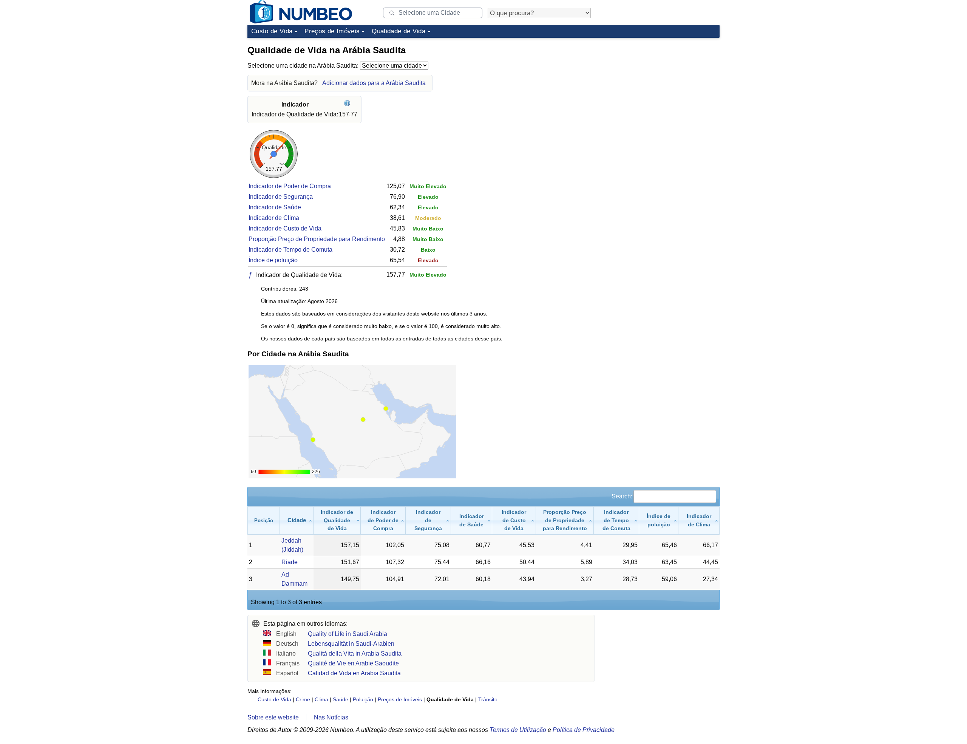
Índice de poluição (273, 260)
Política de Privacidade (584, 730)
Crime (303, 699)
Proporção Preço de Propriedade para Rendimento (317, 239)
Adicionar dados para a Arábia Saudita (374, 83)
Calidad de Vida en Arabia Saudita (354, 673)
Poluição (363, 699)
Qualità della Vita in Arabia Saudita (355, 653)
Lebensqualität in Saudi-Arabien (351, 643)
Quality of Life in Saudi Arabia (347, 634)
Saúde (340, 699)
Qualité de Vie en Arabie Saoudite (353, 663)
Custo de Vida (271, 31)
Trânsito (487, 699)
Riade (289, 562)
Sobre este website (273, 717)
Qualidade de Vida (398, 31)
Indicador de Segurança (281, 196)
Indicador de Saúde (275, 207)
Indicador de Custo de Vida (285, 228)
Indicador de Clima (274, 218)
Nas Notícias (331, 717)
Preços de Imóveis (332, 31)
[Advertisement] (663, 88)
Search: (622, 496)
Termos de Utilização (518, 730)
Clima (321, 699)
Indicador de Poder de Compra (290, 186)
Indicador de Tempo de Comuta (290, 249)
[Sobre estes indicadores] (348, 104)
